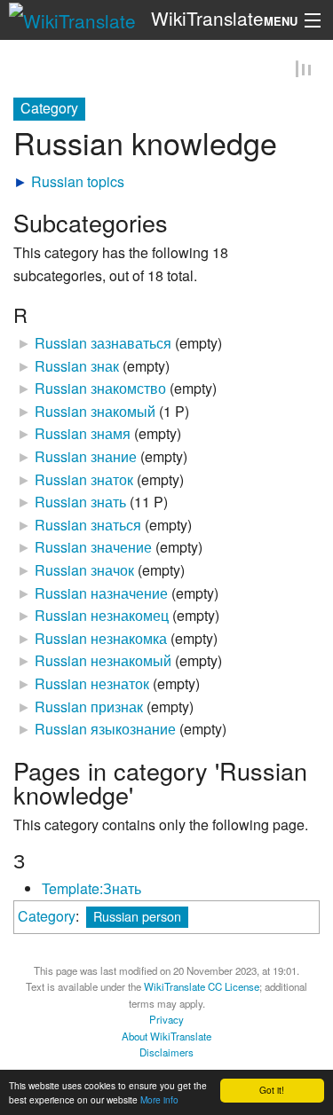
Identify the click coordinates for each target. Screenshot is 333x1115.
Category (46, 917)
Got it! (271, 1089)
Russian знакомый (95, 413)
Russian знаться (88, 526)
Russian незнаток (92, 685)
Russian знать (80, 503)
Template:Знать (91, 890)
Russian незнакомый (103, 663)
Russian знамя (83, 436)
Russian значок (84, 571)
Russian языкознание (105, 730)
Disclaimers (166, 1054)
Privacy (166, 1021)
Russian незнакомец (102, 617)
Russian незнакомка (101, 640)
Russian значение (93, 549)
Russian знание (86, 458)
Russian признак (89, 708)
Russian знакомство (100, 390)
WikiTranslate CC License (201, 988)
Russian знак (77, 367)
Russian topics (77, 183)
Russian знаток (84, 481)
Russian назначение (101, 595)
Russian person (137, 917)
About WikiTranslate (166, 1038)
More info (159, 1099)
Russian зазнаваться (103, 344)
